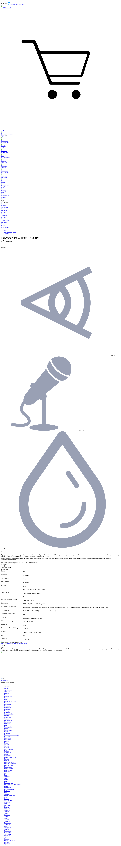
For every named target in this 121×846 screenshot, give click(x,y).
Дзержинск (7, 717)
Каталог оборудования (17, 4)
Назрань (6, 759)
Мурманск (7, 755)
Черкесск (7, 835)
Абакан (6, 687)
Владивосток (8, 703)
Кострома (7, 736)
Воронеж (7, 712)
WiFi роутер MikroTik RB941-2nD (14, 643)
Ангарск (6, 688)
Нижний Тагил (8, 765)
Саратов (6, 799)
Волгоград (7, 707)
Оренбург (7, 776)
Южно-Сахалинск (9, 840)
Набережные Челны (10, 757)
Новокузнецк (8, 767)
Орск (5, 778)
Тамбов (6, 811)
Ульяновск (7, 823)
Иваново (7, 723)
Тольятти (7, 815)
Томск (6, 816)
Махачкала (7, 752)
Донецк (6, 719)
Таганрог (7, 810)
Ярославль (7, 843)
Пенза (6, 779)
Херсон (6, 829)
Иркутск (6, 725)
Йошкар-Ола (8, 727)
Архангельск (8, 690)
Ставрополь (7, 805)
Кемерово (7, 733)
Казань (6, 728)
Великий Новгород (10, 701)
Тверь (6, 813)
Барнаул (6, 693)
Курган (6, 741)
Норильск (7, 771)
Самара (6, 794)
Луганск (6, 746)
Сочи (5, 803)
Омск (6, 773)
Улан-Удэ (7, 821)
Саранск (6, 797)
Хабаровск (7, 827)
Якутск (6, 842)
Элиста (6, 839)
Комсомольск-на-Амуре (11, 735)
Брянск (6, 699)
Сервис (3, 136)
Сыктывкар (7, 808)
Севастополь (8, 800)
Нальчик (6, 760)
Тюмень (6, 819)
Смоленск (7, 802)
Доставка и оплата (6, 134)
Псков (6, 786)
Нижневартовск (9, 762)
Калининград (8, 730)
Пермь (6, 781)
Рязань (6, 792)
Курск (6, 743)
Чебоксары (7, 831)
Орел (5, 775)
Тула (5, 818)
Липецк (6, 744)
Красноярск (7, 739)
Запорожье (7, 722)
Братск (6, 698)
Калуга (6, 731)
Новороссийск (8, 768)
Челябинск (7, 832)
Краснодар (7, 738)
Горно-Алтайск (8, 714)
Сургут (6, 807)
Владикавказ (8, 704)
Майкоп (6, 751)
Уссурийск (7, 824)
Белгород (7, 695)
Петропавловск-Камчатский (12, 784)
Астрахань (7, 691)
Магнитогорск (8, 749)
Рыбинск (7, 791)
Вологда (6, 711)
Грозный (6, 715)
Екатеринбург (8, 720)
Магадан (6, 747)
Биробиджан (8, 696)
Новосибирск (8, 770)
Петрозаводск (8, 783)
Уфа (5, 826)
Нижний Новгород (10, 763)
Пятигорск (7, 787)
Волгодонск (8, 709)
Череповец (7, 834)
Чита (5, 837)
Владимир (7, 706)
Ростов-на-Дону (9, 789)
